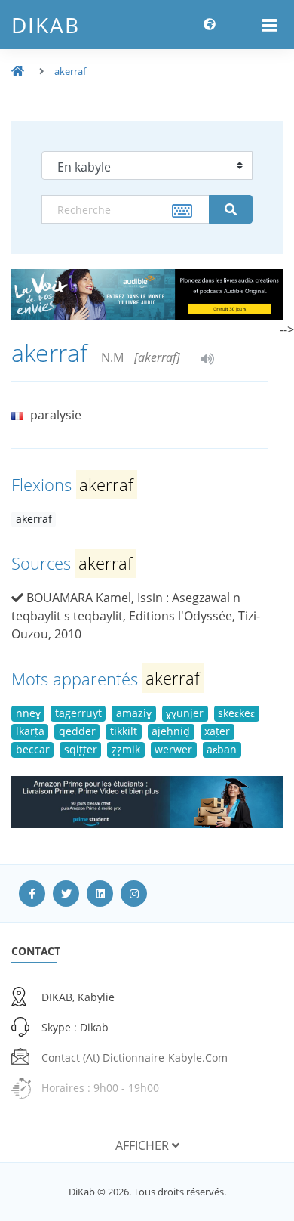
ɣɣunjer (185, 713)
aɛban (222, 749)
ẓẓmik (126, 749)
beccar (33, 749)
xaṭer (217, 731)
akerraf (70, 71)
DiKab (45, 25)
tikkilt (123, 731)
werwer (173, 749)
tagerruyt (78, 713)
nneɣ (28, 713)
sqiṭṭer (80, 749)
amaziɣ (134, 713)
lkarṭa (30, 731)
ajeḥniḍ (171, 731)
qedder (77, 731)
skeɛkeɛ (236, 713)
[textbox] (125, 209)
